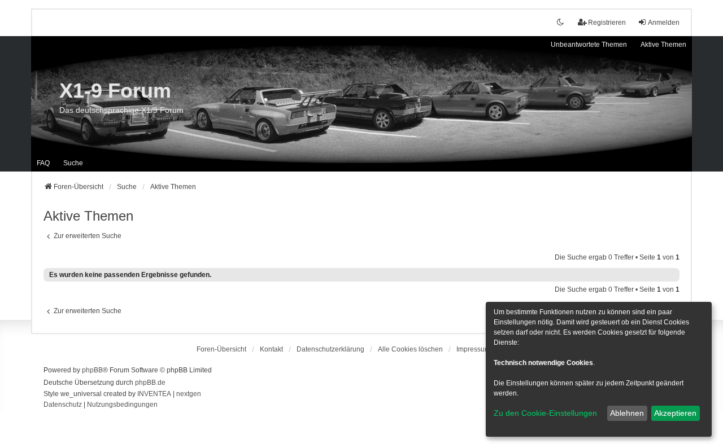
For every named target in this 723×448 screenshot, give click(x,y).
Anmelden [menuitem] (664, 23)
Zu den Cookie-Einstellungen (545, 413)
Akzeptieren (675, 413)
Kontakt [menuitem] (271, 349)
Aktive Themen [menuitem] (663, 45)
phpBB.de (150, 382)
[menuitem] (330, 349)
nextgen (188, 394)
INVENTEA (154, 394)
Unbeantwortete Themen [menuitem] (589, 45)
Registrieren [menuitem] (607, 23)
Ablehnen (627, 413)
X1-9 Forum (115, 90)
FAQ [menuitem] (43, 163)
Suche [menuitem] (73, 163)
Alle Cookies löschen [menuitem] (410, 349)
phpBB (92, 370)
